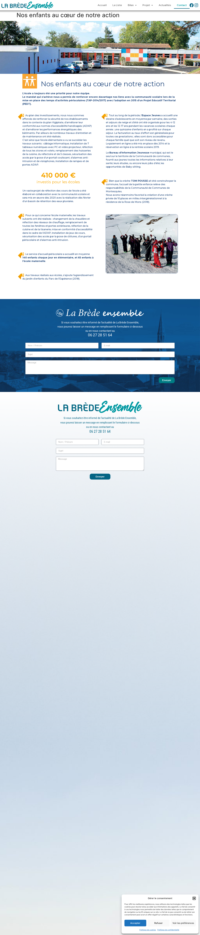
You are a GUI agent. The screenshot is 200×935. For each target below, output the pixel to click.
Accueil (102, 5)
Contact (182, 5)
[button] (194, 898)
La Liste (117, 5)
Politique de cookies (147, 930)
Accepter (135, 923)
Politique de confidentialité (168, 930)
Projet (146, 5)
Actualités (165, 5)
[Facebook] (192, 5)
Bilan (131, 5)
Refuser (158, 923)
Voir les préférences (183, 923)
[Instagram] (196, 5)
